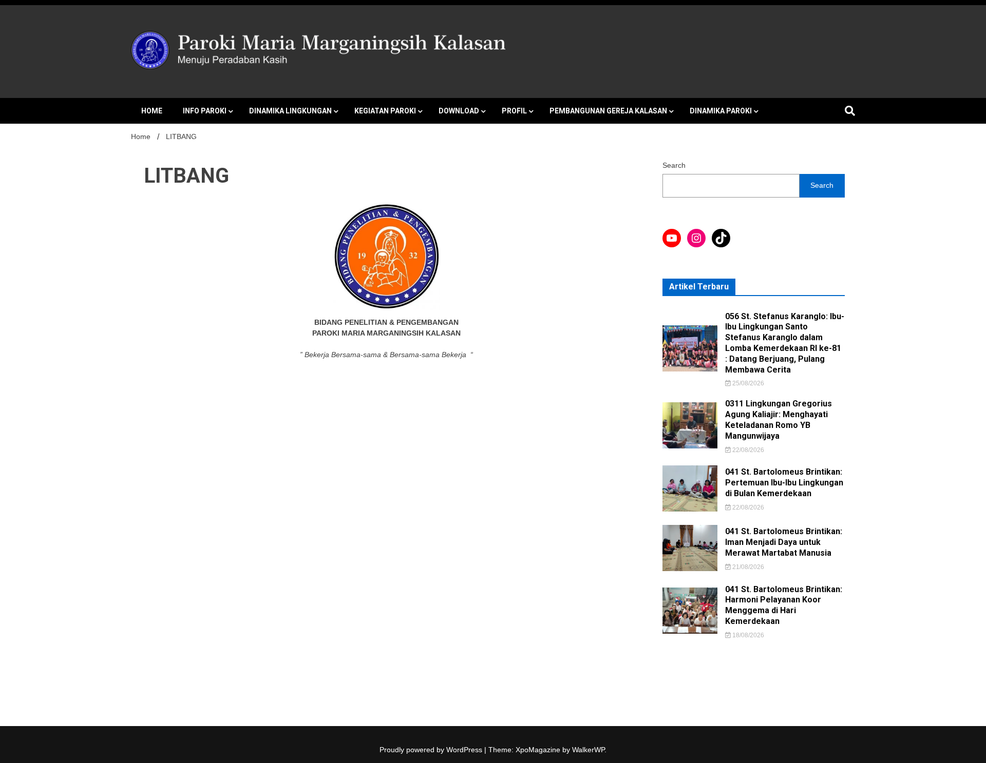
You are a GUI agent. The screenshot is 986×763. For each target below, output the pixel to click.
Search (674, 165)
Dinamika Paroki (721, 111)
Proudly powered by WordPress (432, 750)
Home (151, 111)
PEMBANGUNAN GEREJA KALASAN (608, 111)
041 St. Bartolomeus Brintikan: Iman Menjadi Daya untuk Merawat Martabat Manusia (783, 542)
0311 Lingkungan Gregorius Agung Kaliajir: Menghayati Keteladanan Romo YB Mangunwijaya (778, 419)
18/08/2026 (747, 635)
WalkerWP (588, 750)
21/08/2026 (747, 567)
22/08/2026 (747, 450)
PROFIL (514, 111)
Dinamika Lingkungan (290, 111)
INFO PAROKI (204, 111)
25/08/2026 (747, 383)
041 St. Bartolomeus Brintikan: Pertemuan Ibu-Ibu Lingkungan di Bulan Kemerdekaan (784, 482)
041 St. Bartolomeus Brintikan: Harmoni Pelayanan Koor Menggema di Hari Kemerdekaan (783, 605)
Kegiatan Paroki (385, 111)
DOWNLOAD (459, 111)
